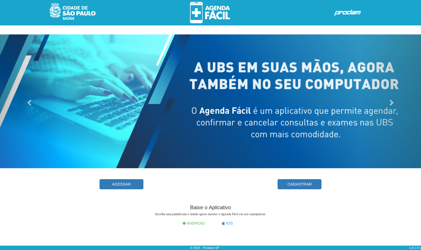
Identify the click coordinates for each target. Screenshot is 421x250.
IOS (229, 223)
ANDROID (195, 223)
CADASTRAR (299, 184)
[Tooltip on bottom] (72, 11)
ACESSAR (121, 184)
